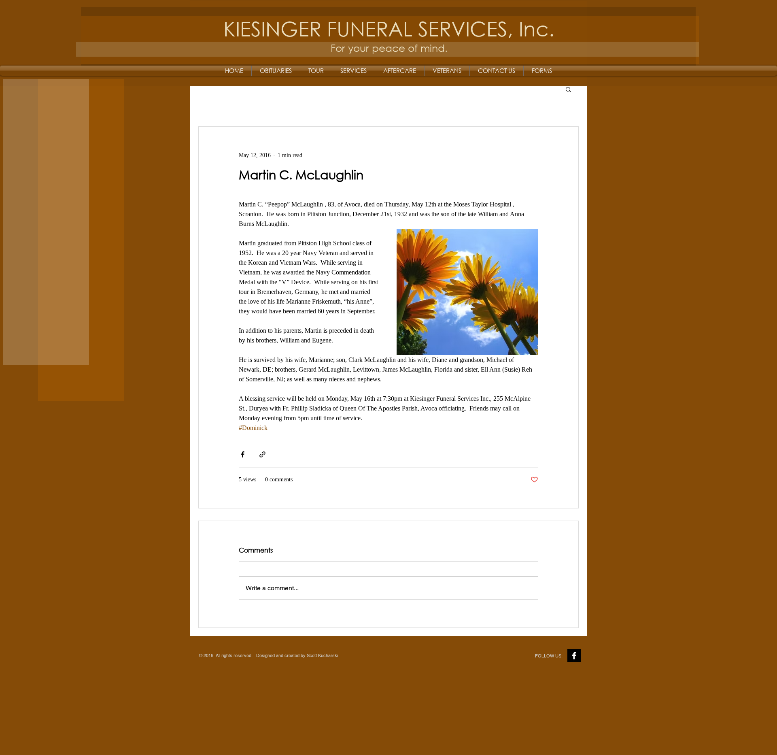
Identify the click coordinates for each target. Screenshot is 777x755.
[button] (568, 89)
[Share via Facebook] (242, 454)
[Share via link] (262, 454)
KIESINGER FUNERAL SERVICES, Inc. (388, 28)
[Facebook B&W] (574, 655)
